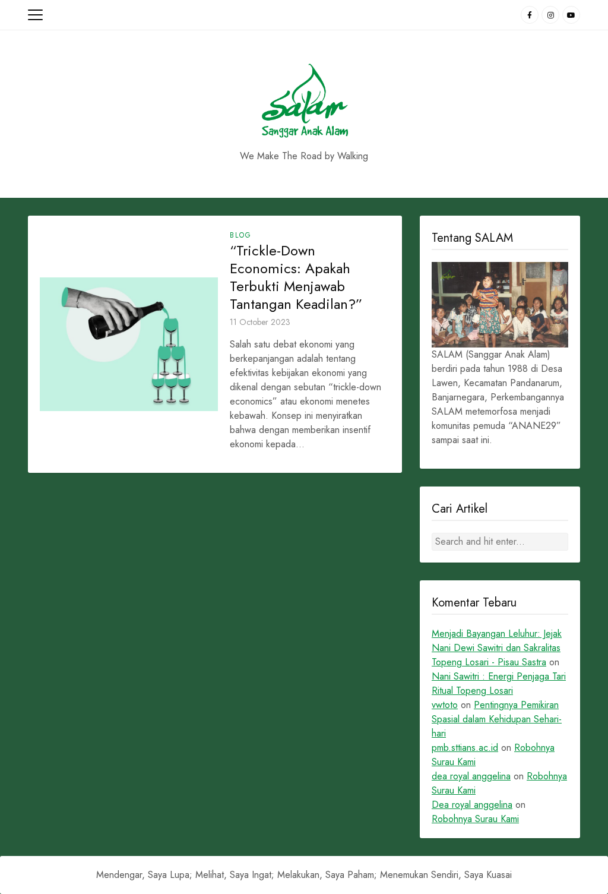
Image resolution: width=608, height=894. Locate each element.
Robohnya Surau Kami (475, 819)
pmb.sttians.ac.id (465, 747)
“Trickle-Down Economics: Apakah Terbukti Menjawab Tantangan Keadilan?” (296, 277)
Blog (241, 235)
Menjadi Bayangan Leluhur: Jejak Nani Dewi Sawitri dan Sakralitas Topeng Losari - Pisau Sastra (497, 648)
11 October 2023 (260, 322)
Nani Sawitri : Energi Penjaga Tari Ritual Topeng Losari (499, 683)
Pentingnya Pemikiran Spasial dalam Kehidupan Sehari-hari (497, 719)
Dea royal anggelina (472, 804)
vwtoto (445, 705)
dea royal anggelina (471, 776)
